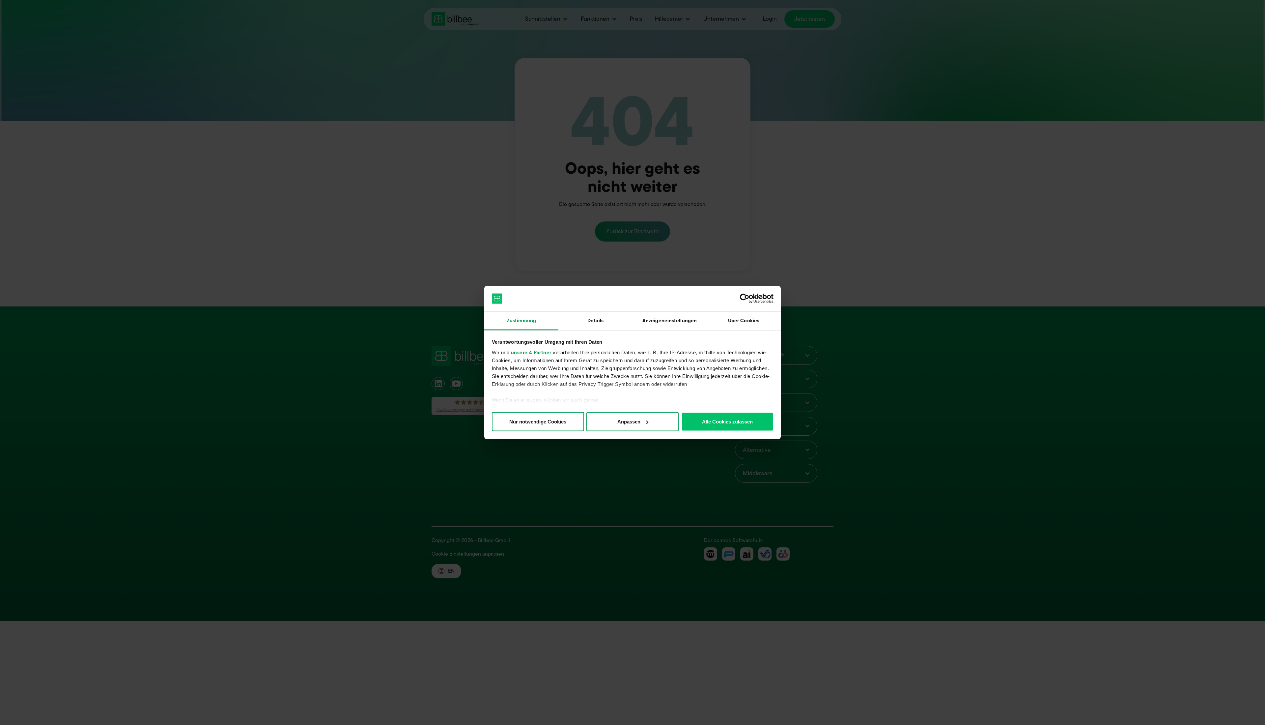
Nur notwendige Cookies (537, 421)
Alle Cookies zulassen (727, 421)
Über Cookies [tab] (743, 320)
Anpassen (628, 421)
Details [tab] (595, 320)
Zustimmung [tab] (521, 320)
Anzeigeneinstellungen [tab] (669, 320)
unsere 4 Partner (531, 352)
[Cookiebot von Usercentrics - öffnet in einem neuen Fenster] (744, 299)
